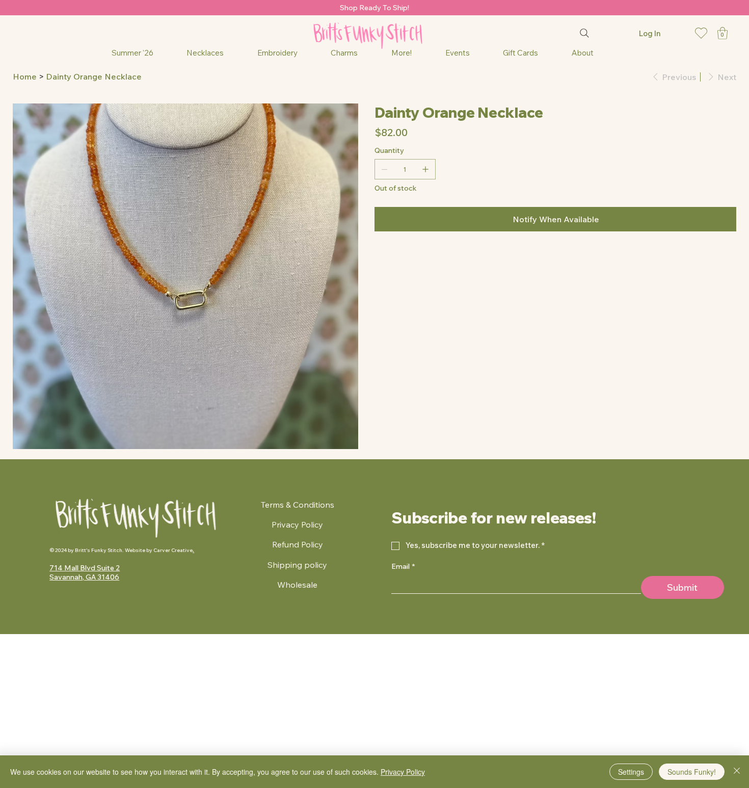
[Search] (584, 33)
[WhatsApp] (377, 258)
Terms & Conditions (297, 505)
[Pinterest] (391, 258)
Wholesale (297, 585)
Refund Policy (297, 544)
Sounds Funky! (691, 772)
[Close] (737, 772)
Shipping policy (297, 565)
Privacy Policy (297, 524)
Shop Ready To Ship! (374, 7)
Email (403, 566)
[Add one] (425, 169)
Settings (631, 772)
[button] (722, 33)
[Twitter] (398, 258)
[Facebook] (384, 258)
